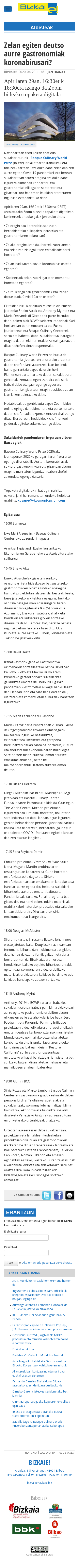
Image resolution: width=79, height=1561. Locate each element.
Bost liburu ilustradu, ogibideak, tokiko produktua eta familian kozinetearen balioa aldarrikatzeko (40, 1339)
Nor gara (31, 1452)
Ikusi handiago (13, 144)
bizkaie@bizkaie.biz (39, 1483)
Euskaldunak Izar (23, 1349)
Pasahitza (10, 1247)
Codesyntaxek (34, 1554)
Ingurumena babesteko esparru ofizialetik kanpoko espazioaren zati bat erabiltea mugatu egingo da (39, 1295)
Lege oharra (47, 1452)
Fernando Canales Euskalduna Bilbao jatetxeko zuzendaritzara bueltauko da (37, 1383)
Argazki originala (27, 144)
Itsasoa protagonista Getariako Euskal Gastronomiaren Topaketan (37, 1414)
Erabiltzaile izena (15, 1231)
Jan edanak (56, 72)
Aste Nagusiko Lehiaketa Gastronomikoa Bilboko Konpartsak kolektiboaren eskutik (39, 1363)
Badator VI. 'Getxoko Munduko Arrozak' (38, 1355)
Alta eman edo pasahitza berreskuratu (47, 1262)
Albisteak (41, 27)
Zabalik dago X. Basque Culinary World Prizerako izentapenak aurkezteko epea (38, 1424)
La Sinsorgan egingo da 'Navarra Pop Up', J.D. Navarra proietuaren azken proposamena (42, 1327)
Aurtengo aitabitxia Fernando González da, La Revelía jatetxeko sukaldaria (40, 1307)
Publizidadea (66, 1452)
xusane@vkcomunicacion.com (41, 500)
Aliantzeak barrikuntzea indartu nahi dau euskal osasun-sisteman (38, 1373)
